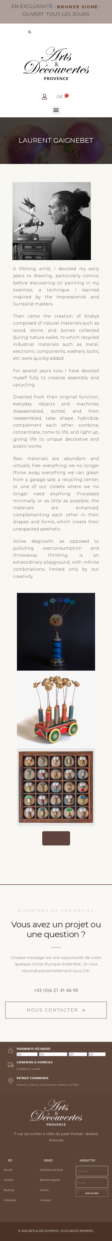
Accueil (8, 1169)
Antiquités (10, 1200)
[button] (56, 110)
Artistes (8, 1180)
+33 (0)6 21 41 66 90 (56, 990)
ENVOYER (91, 1193)
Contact (44, 1190)
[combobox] (56, 32)
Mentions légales (50, 1180)
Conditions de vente (51, 1169)
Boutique (9, 1190)
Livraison (45, 1200)
